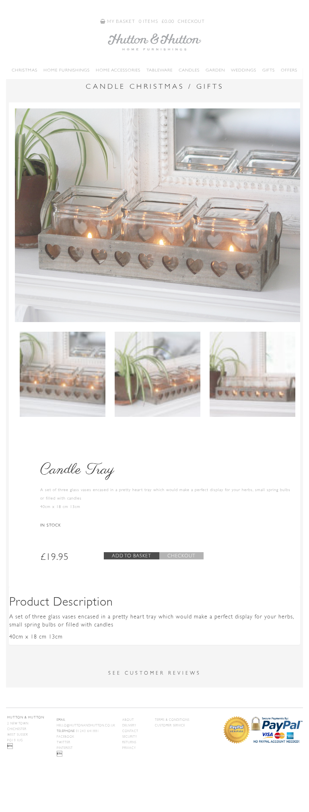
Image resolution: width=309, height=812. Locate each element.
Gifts (268, 70)
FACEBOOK (65, 737)
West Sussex (17, 735)
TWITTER (63, 742)
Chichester (17, 729)
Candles (189, 70)
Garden (215, 70)
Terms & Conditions (172, 720)
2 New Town (18, 723)
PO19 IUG (15, 740)
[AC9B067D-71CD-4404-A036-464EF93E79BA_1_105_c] (157, 215)
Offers (289, 70)
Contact (130, 731)
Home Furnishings (66, 70)
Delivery (129, 725)
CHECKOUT (191, 21)
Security (129, 737)
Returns (129, 742)
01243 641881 (78, 731)
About (128, 720)
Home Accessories (118, 70)
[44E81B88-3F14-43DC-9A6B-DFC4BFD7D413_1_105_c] (157, 374)
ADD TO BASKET (131, 556)
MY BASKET (120, 21)
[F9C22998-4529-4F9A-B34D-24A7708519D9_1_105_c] (252, 374)
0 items (148, 21)
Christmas (24, 70)
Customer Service (170, 725)
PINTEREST (65, 748)
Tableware (159, 70)
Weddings (243, 70)
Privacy (129, 748)
